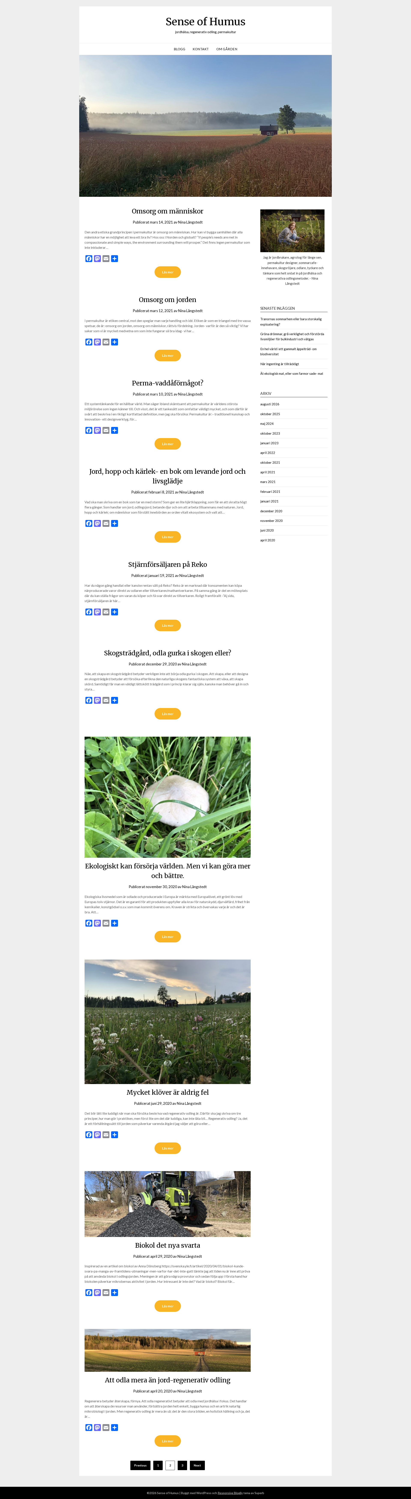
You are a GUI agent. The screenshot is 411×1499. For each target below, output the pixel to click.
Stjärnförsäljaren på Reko (167, 564)
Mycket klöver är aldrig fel (168, 1092)
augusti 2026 (269, 404)
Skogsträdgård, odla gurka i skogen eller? (167, 653)
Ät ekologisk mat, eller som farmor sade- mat (291, 373)
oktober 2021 (270, 462)
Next (197, 1465)
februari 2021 (270, 491)
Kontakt (201, 49)
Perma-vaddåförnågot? (167, 383)
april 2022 (267, 453)
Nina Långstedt (190, 222)
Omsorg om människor (167, 211)
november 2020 (271, 521)
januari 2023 (269, 443)
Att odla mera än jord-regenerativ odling (167, 1380)
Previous (140, 1465)
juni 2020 (267, 530)
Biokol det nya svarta (167, 1245)
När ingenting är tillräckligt (279, 364)
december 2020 (271, 511)
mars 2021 (267, 482)
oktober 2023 (270, 433)
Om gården (226, 49)
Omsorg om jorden (167, 300)
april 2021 (267, 472)
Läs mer (167, 272)
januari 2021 (269, 501)
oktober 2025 (270, 414)
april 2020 (267, 540)
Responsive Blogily (230, 1493)
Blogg (179, 49)
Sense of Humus (206, 21)
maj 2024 (267, 423)
